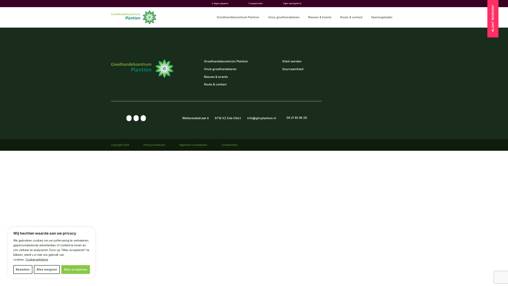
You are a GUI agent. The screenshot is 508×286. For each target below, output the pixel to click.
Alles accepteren (75, 269)
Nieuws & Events (320, 17)
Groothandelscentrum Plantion (238, 17)
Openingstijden (382, 17)
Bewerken (23, 269)
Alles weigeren (47, 269)
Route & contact (351, 17)
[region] (51, 252)
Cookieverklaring (36, 259)
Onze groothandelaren (284, 17)
